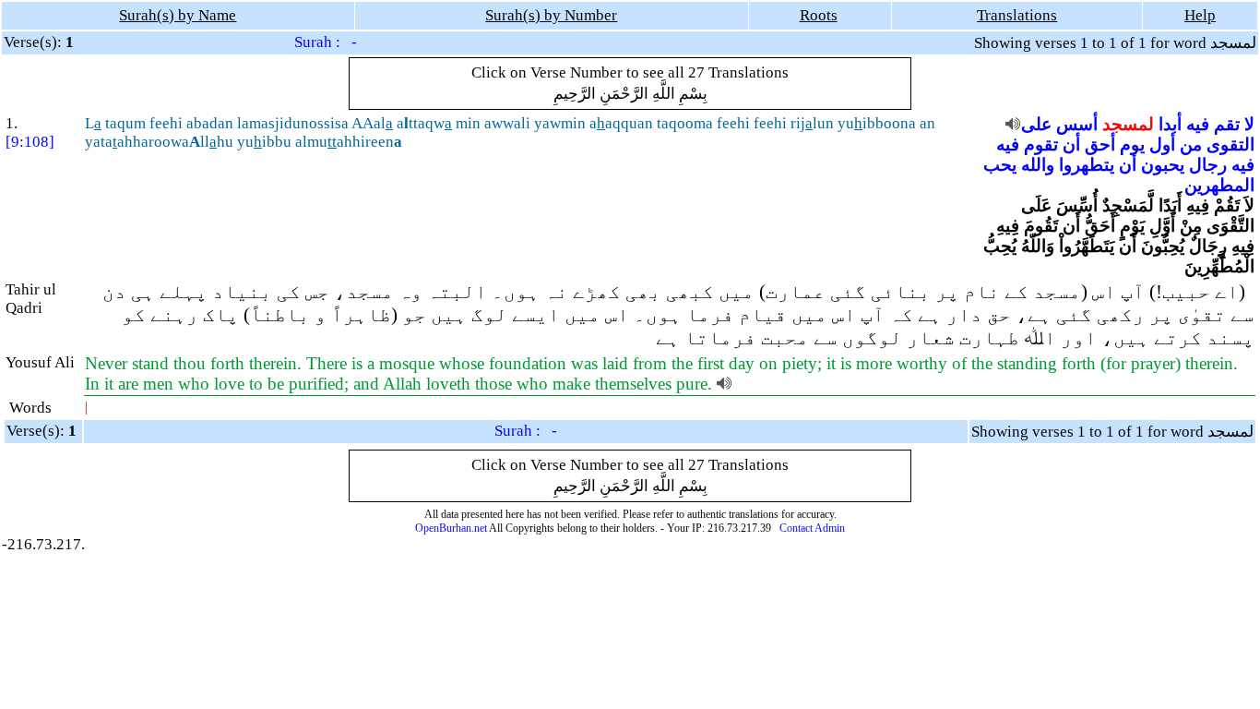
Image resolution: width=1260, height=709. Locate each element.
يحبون (1162, 164)
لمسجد (1128, 124)
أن (1071, 144)
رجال (1208, 164)
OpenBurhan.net (451, 528)
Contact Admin (812, 528)
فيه (1197, 124)
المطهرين (1219, 185)
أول (1162, 144)
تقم (1227, 124)
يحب (999, 164)
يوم (1132, 144)
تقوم (1041, 144)
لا (1249, 124)
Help (1200, 15)
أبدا (1170, 124)
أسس (1077, 124)
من (1191, 144)
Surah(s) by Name (177, 15)
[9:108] (30, 141)
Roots (819, 15)
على (1036, 124)
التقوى (1230, 144)
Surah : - (325, 42)
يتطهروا (1086, 164)
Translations (1017, 15)
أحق (1100, 144)
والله (1037, 164)
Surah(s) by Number (551, 15)
